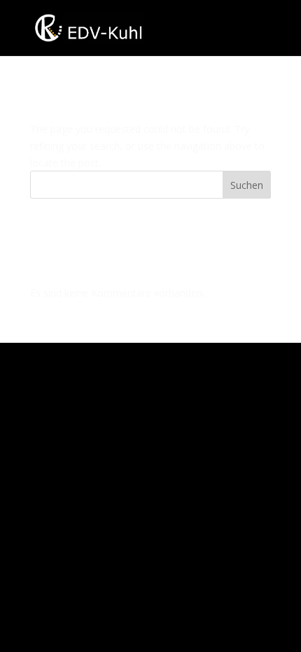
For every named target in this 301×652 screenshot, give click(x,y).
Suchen (246, 185)
